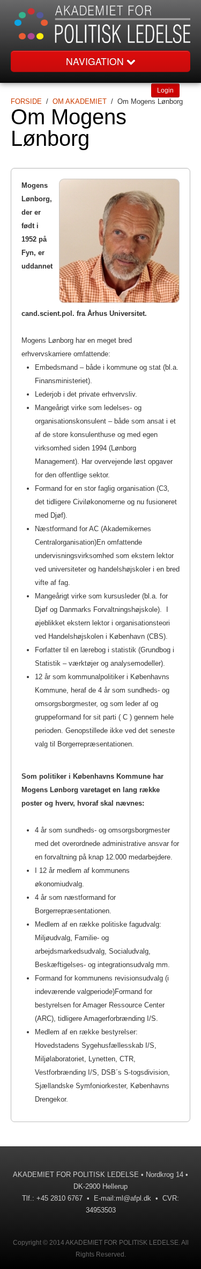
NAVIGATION (96, 61)
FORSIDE (26, 101)
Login (165, 90)
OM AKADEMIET (80, 101)
